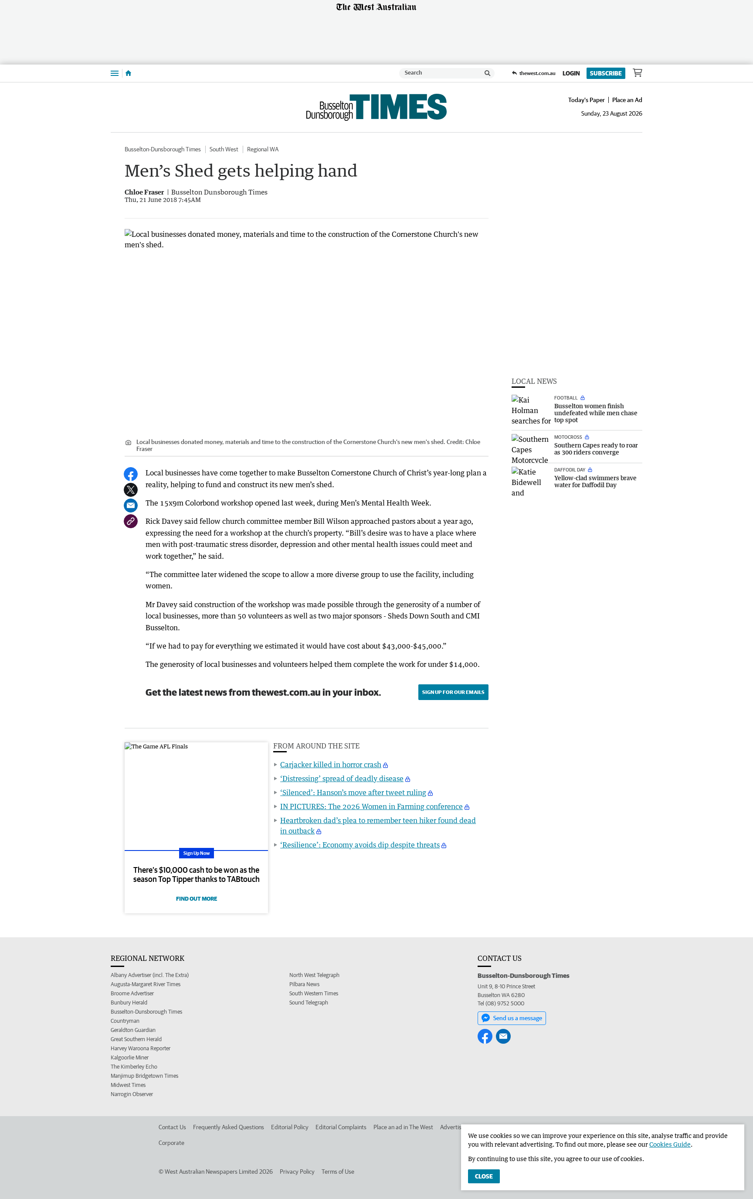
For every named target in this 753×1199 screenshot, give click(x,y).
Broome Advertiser (132, 993)
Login (571, 73)
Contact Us (172, 1127)
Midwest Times (128, 1085)
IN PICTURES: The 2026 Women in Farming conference (371, 806)
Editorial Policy (290, 1127)
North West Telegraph (314, 975)
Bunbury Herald (129, 1002)
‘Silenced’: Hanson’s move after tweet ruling (353, 792)
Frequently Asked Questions (228, 1127)
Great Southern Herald (136, 1039)
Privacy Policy (297, 1171)
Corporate (171, 1142)
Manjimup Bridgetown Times (144, 1076)
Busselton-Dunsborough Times (163, 149)
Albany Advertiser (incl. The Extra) (150, 975)
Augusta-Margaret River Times (145, 984)
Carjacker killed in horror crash (330, 764)
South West (224, 149)
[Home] (128, 73)
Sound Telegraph (308, 1002)
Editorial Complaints (340, 1127)
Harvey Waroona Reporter (140, 1048)
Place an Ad (627, 100)
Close (484, 1176)
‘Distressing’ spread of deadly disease (342, 778)
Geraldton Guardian (133, 1030)
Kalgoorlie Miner (130, 1057)
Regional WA (262, 149)
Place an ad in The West (403, 1127)
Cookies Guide (670, 1144)
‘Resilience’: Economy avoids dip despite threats (360, 844)
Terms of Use (338, 1171)
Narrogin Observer (132, 1094)
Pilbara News (304, 984)
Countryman (125, 1021)
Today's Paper (586, 100)
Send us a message (517, 1018)
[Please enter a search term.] (487, 73)
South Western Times (313, 993)
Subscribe (606, 73)
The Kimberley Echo (134, 1066)
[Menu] (115, 73)
